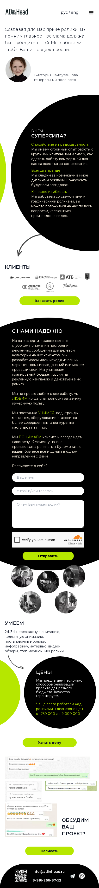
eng (75, 12)
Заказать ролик (49, 301)
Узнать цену (49, 742)
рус (64, 12)
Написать (49, 851)
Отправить (48, 556)
